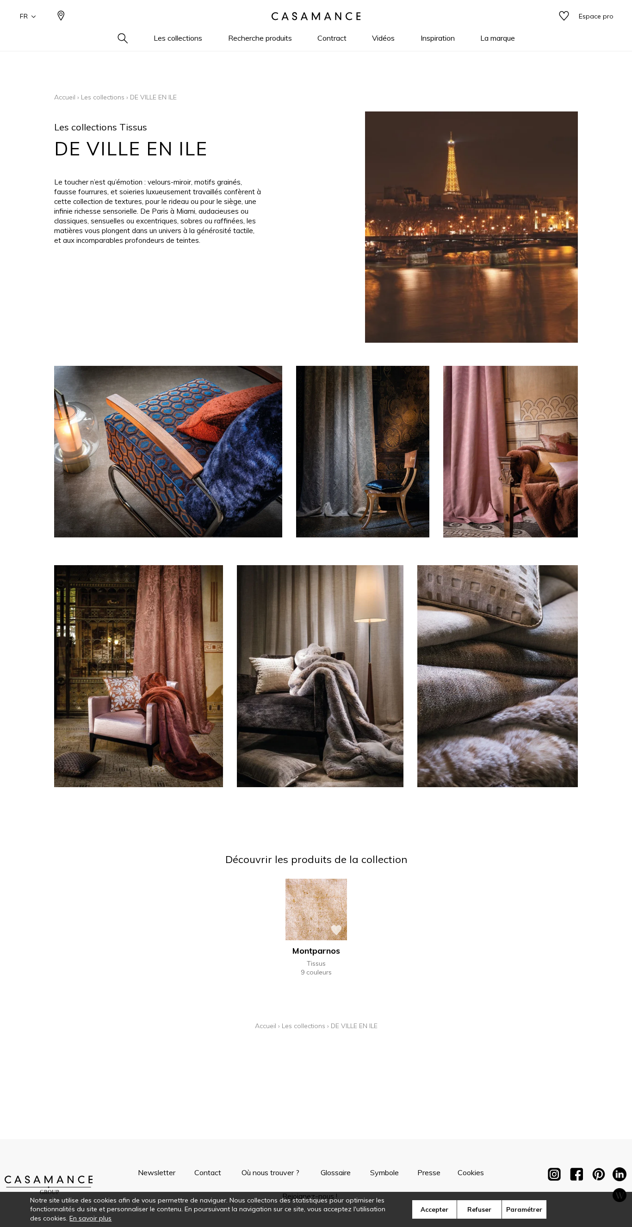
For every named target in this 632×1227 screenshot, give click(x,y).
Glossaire (336, 1172)
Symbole (384, 1172)
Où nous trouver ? (270, 1172)
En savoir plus (90, 1218)
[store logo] (316, 16)
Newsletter (156, 1172)
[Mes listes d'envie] (564, 16)
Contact (207, 1172)
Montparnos (316, 950)
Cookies (471, 1172)
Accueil (64, 97)
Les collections (102, 97)
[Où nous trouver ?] (61, 16)
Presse (428, 1172)
